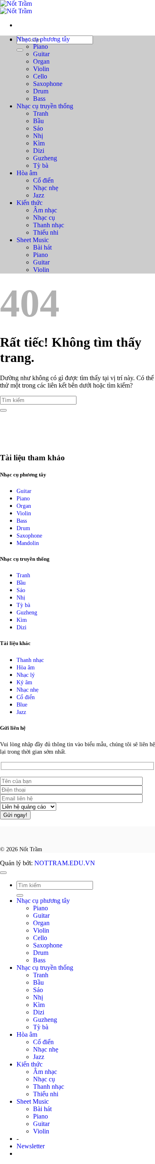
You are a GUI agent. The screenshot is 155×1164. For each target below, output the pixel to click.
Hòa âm (27, 172)
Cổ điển (43, 180)
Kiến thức (30, 202)
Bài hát (42, 247)
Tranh (40, 113)
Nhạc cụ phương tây (43, 39)
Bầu (38, 120)
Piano (40, 46)
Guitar (41, 53)
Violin (41, 68)
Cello (40, 76)
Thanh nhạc (48, 225)
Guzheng (45, 158)
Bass (39, 98)
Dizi (38, 150)
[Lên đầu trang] (3, 872)
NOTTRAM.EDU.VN (64, 862)
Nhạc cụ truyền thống (45, 105)
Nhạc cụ (44, 217)
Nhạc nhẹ (45, 187)
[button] (31, 1146)
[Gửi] (20, 50)
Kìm (39, 143)
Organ (41, 61)
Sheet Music (33, 239)
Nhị (38, 135)
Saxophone (47, 83)
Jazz (38, 195)
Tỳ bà (40, 165)
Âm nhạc (45, 210)
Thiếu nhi (45, 232)
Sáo (38, 128)
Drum (40, 91)
